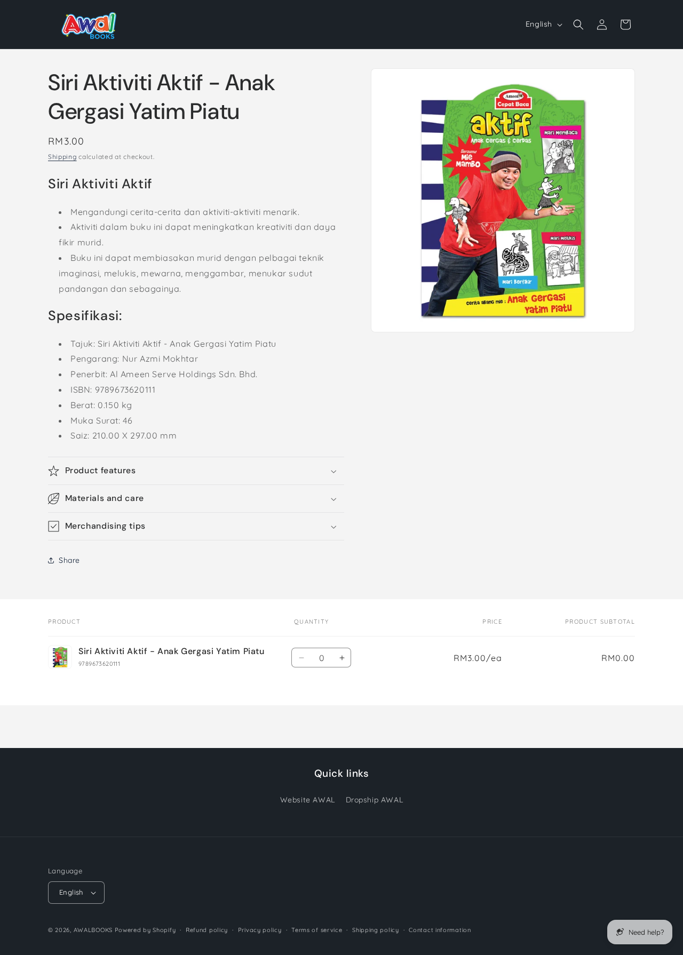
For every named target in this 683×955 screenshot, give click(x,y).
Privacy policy (260, 930)
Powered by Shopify (145, 930)
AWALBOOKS (93, 930)
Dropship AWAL (374, 800)
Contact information (440, 930)
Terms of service (316, 930)
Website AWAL (307, 800)
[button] (578, 24)
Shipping (62, 157)
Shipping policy (375, 930)
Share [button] (69, 560)
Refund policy (207, 930)
